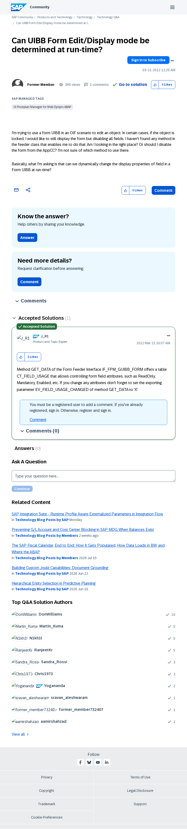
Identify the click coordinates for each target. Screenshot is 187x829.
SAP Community (22, 17)
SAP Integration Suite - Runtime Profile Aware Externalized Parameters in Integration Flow (87, 514)
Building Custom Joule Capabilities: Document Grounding (60, 568)
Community (39, 7)
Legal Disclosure (140, 791)
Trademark (46, 804)
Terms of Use (140, 777)
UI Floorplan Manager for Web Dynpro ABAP (42, 107)
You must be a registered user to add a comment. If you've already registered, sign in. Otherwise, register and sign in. (86, 408)
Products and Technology (54, 17)
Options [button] (172, 61)
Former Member (41, 85)
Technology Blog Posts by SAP (42, 520)
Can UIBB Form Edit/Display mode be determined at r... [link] (52, 23)
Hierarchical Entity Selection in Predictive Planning (53, 583)
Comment (163, 190)
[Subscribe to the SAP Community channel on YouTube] (98, 762)
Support (140, 804)
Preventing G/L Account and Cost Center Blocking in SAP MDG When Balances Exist (83, 530)
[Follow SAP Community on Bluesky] (89, 762)
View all (18, 734)
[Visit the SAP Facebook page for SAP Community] (80, 762)
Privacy (46, 777)
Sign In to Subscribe (148, 60)
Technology (85, 17)
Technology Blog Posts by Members (46, 536)
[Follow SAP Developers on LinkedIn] (107, 762)
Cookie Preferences (47, 817)
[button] (155, 84)
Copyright (46, 791)
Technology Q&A (108, 17)
